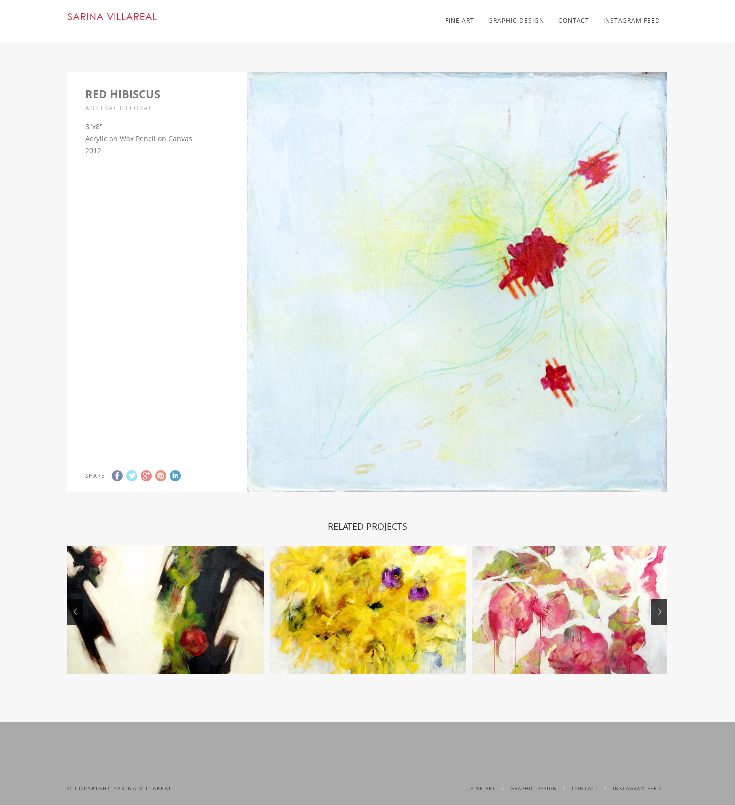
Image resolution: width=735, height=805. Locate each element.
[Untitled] (368, 609)
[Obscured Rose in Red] (166, 609)
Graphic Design (516, 20)
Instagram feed (632, 20)
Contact (574, 20)
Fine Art (460, 20)
